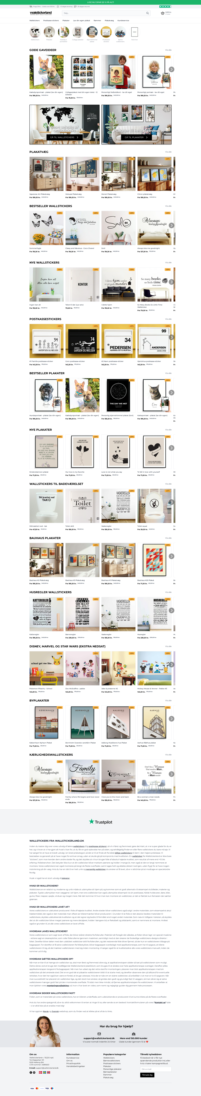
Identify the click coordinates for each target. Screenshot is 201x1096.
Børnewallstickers (111, 1061)
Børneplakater (110, 1072)
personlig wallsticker (96, 869)
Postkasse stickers (51, 20)
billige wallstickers (123, 853)
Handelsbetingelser (75, 1066)
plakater (66, 878)
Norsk (46, 1011)
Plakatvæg (109, 20)
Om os (69, 1061)
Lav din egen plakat (81, 20)
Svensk (55, 1011)
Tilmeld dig (147, 1075)
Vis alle (168, 50)
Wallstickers (34, 20)
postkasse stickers (97, 846)
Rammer (97, 20)
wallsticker (137, 856)
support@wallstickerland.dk (99, 1038)
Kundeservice (123, 20)
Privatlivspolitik (73, 1063)
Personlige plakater (112, 1069)
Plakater (66, 20)
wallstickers (78, 846)
